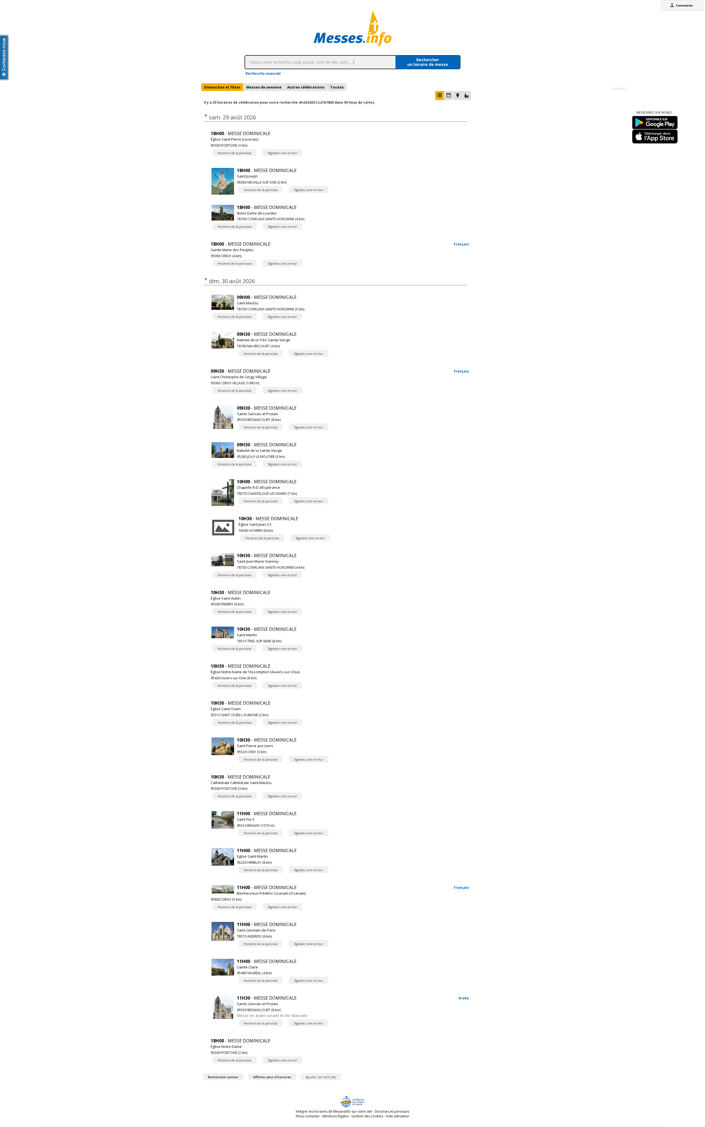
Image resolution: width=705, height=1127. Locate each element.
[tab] (222, 87)
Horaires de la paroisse (234, 153)
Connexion (684, 5)
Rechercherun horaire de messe (427, 62)
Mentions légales (335, 1116)
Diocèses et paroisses (392, 1111)
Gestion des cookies (367, 1116)
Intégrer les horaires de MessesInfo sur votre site (334, 1111)
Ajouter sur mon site (321, 1077)
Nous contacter (308, 1116)
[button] (439, 95)
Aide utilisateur (397, 1116)
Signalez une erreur (282, 153)
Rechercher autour (223, 1077)
